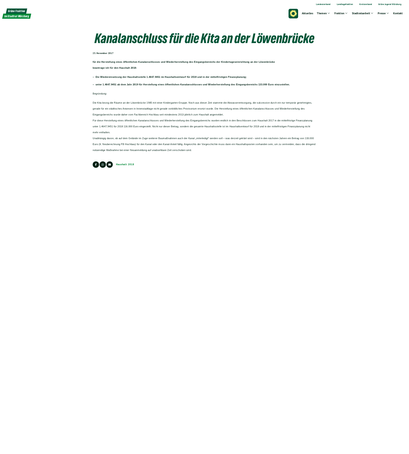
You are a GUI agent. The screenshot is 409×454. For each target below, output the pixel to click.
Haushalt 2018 (125, 164)
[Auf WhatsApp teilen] (103, 164)
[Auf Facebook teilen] (96, 164)
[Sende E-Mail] (109, 164)
